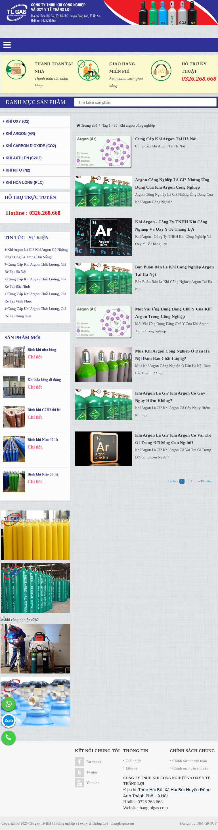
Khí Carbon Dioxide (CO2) (30, 146)
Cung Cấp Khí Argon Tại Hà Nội (165, 138)
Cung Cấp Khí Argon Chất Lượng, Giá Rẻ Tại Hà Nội (35, 268)
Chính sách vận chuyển (190, 768)
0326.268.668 (199, 78)
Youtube (92, 783)
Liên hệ (131, 768)
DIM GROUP (206, 823)
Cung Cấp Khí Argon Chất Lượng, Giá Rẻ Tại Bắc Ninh (35, 283)
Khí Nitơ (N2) (17, 170)
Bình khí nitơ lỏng (42, 349)
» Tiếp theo (205, 481)
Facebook (93, 762)
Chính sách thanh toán (189, 761)
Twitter (91, 772)
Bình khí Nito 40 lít (43, 439)
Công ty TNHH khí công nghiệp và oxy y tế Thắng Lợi (68, 823)
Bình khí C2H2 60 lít (44, 410)
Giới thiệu (133, 761)
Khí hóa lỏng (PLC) (24, 182)
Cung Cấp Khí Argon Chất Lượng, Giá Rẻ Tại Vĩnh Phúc (35, 297)
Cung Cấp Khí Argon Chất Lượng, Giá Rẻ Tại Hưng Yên (35, 312)
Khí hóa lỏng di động (44, 380)
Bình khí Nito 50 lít (43, 474)
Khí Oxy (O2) (17, 121)
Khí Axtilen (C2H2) (23, 158)
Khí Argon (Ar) (20, 134)
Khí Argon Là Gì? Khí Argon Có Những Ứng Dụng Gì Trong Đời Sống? (36, 253)
